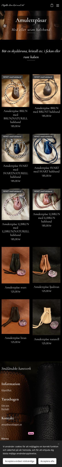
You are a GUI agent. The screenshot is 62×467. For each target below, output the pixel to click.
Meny (58, 5)
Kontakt (5, 409)
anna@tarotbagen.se (11, 424)
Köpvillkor (6, 390)
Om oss (5, 405)
